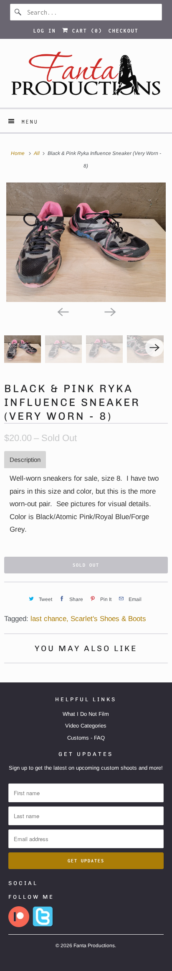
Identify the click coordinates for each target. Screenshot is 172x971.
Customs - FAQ (86, 738)
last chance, (49, 619)
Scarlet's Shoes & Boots (108, 619)
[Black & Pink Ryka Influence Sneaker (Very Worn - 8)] (86, 242)
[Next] (109, 311)
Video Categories (85, 726)
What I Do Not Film (86, 714)
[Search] (18, 12)
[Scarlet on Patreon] (18, 925)
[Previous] (62, 311)
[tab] (25, 459)
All (37, 153)
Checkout (124, 30)
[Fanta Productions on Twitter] (43, 925)
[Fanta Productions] (85, 76)
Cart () (85, 30)
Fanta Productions (94, 945)
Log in (44, 30)
